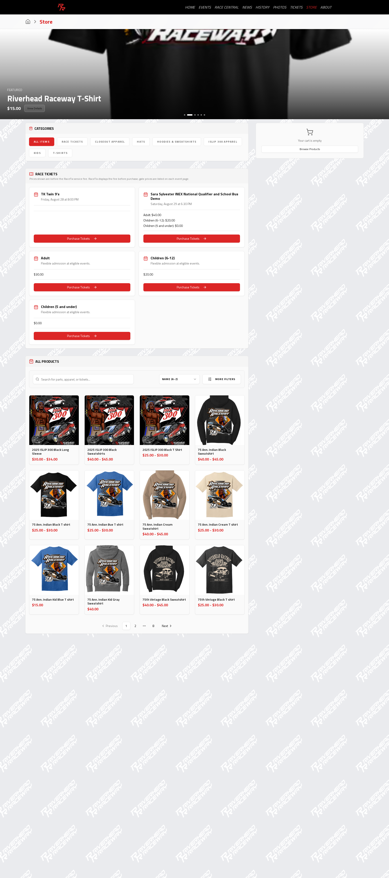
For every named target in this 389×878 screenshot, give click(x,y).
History (262, 7)
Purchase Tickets (78, 238)
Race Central (227, 7)
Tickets (296, 7)
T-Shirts (60, 153)
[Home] (28, 21)
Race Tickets (72, 141)
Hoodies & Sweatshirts (176, 141)
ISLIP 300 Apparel (222, 141)
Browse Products (310, 149)
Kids (37, 153)
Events (205, 7)
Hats (141, 141)
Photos (279, 7)
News (247, 7)
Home (190, 7)
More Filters (225, 379)
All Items (42, 141)
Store (311, 7)
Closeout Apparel (110, 141)
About (325, 7)
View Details (34, 108)
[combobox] (179, 379)
